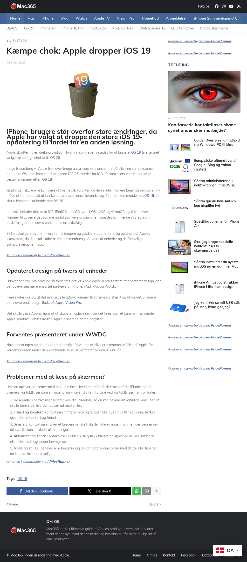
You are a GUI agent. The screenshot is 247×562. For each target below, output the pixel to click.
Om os (152, 555)
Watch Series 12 (152, 28)
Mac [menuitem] (30, 18)
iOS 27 (28, 28)
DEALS (12, 28)
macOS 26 (97, 28)
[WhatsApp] (136, 491)
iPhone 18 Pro (72, 28)
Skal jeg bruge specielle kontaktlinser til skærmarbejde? (213, 246)
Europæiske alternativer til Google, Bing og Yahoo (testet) (215, 164)
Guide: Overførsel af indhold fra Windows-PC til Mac (217, 142)
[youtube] (231, 6)
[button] (235, 18)
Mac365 (16, 555)
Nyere (13, 504)
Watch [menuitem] (81, 18)
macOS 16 (146, 195)
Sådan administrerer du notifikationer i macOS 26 (214, 183)
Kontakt (169, 555)
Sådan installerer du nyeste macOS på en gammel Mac (216, 264)
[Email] (146, 491)
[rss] (238, 6)
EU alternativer (182, 28)
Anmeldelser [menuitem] (176, 18)
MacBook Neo (122, 28)
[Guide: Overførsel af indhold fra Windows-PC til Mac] (179, 146)
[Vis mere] (156, 491)
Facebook (188, 555)
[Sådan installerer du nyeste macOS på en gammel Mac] (179, 267)
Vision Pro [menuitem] (126, 18)
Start (10, 40)
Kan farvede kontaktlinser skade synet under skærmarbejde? (202, 127)
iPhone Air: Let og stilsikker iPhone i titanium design (216, 284)
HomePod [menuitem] (150, 18)
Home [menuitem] (15, 18)
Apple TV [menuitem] (102, 18)
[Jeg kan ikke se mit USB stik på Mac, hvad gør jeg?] (179, 308)
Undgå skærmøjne (214, 28)
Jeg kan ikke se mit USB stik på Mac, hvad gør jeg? (217, 304)
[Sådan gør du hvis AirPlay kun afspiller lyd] (179, 206)
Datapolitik (210, 555)
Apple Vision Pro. (68, 302)
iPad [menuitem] (65, 18)
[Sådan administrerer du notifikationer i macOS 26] (179, 186)
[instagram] (224, 6)
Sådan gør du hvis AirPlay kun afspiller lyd (215, 203)
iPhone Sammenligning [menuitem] (213, 18)
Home (136, 555)
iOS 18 (46, 179)
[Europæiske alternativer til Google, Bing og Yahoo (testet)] (179, 166)
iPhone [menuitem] (48, 18)
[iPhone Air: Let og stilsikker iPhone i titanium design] (179, 288)
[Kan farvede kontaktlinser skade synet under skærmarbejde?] (204, 92)
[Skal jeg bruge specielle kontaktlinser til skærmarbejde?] (179, 247)
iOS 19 (22, 40)
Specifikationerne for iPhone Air (217, 223)
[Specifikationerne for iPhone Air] (179, 227)
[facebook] (217, 6)
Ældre (153, 504)
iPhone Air (48, 28)
